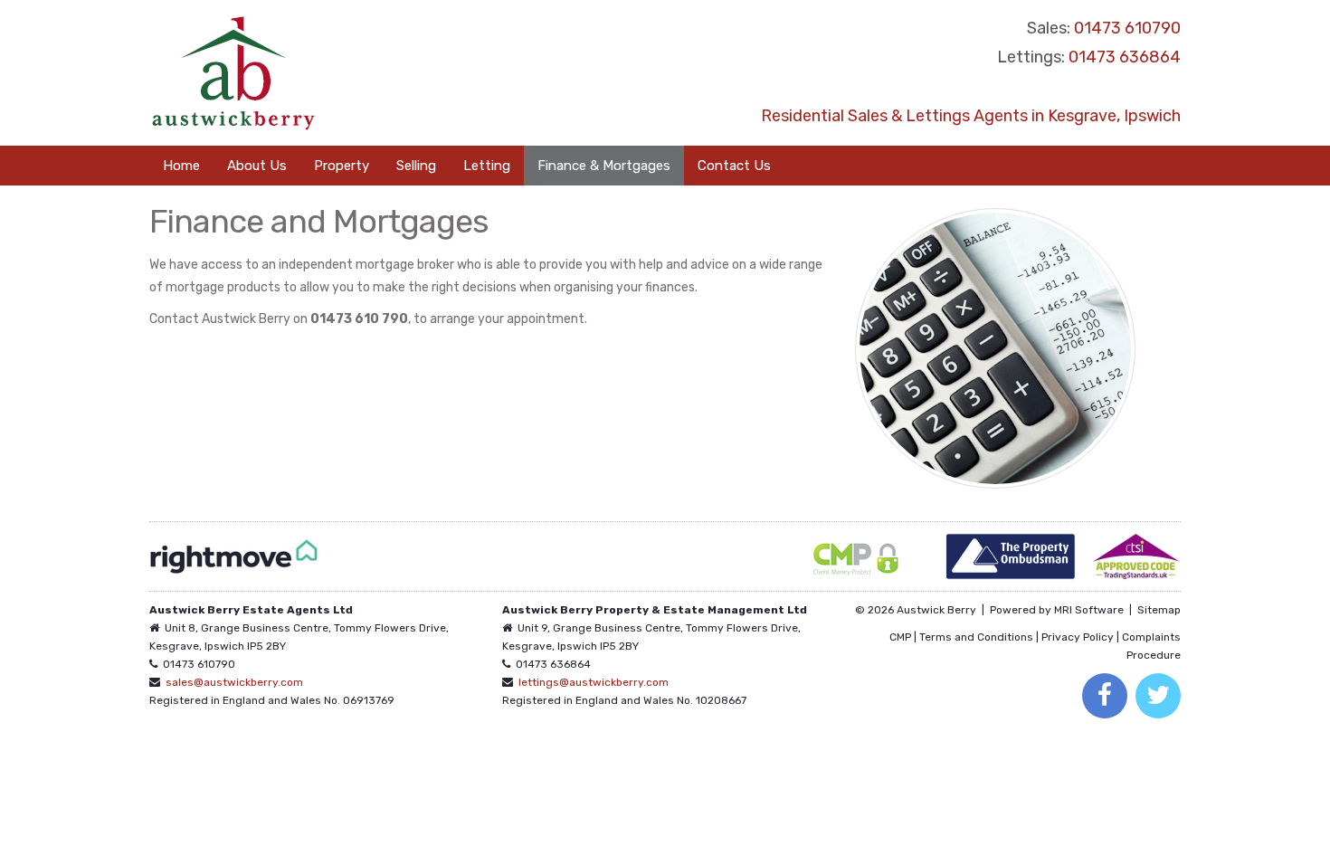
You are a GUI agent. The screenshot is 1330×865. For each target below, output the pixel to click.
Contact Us (734, 165)
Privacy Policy (1077, 637)
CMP (900, 637)
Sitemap (1159, 610)
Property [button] (341, 165)
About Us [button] (257, 165)
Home (181, 165)
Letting (486, 165)
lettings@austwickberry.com (593, 682)
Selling (416, 165)
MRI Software (1089, 610)
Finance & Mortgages (603, 165)
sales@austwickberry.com (234, 682)
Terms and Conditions (976, 637)
